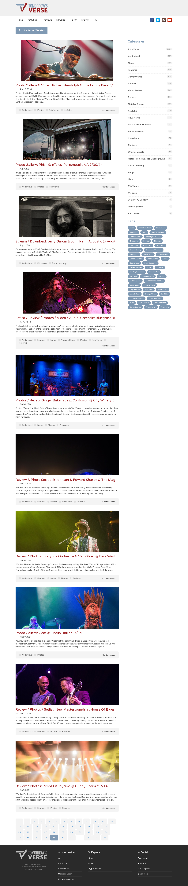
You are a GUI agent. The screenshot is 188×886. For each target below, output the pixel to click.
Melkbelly (133, 232)
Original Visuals (136, 152)
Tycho (165, 259)
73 (87, 837)
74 (96, 837)
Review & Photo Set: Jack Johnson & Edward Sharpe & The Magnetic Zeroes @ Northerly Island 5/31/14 (97, 480)
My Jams (132, 193)
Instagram (144, 869)
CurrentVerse (135, 76)
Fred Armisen (149, 285)
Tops (144, 232)
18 (63, 827)
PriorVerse (53, 110)
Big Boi (161, 276)
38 (45, 837)
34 (106, 832)
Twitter (143, 863)
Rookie (146, 241)
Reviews (48, 20)
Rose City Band (145, 228)
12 (112, 821)
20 (80, 827)
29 (63, 832)
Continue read (108, 110)
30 (71, 832)
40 (63, 837)
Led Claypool (163, 254)
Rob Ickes (149, 289)
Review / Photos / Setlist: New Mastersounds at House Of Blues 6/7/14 (71, 710)
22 (97, 827)
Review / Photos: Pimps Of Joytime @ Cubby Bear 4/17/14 (62, 786)
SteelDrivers (162, 289)
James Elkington (158, 232)
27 (45, 832)
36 (28, 837)
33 (97, 832)
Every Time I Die (155, 298)
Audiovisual (26, 110)
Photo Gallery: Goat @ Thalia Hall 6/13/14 (49, 633)
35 (19, 837)
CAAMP (160, 267)
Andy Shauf (160, 228)
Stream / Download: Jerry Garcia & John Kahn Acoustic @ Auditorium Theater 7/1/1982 (85, 241)
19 (71, 827)
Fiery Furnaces (148, 276)
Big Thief (133, 276)
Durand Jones (135, 307)
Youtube (143, 874)
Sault (132, 228)
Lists (130, 179)
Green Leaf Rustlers (153, 250)
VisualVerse (134, 117)
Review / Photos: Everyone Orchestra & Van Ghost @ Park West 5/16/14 (72, 556)
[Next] (104, 837)
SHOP (74, 20)
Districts (157, 241)
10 (94, 821)
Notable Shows (67, 340)
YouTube (67, 110)
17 (54, 827)
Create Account (66, 879)
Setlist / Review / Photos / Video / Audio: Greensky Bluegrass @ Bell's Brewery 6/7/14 (82, 318)
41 (71, 837)
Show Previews (136, 131)
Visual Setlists (135, 90)
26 (37, 832)
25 (28, 832)
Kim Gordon (154, 272)
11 (103, 821)
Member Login (65, 874)
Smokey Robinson (137, 272)
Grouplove (134, 241)
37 (37, 837)
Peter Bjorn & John (153, 237)
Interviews (133, 138)
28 (54, 832)
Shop (131, 172)
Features (32, 20)
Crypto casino (95, 869)
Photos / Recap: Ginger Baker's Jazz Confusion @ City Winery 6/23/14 (71, 400)
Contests (132, 145)
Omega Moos (150, 294)
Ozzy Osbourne (150, 263)
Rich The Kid (144, 303)
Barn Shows (134, 213)
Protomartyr (151, 307)
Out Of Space (135, 281)
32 (89, 832)
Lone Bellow (135, 294)
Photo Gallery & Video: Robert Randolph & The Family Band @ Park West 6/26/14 (80, 85)
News (53, 340)
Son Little (164, 294)
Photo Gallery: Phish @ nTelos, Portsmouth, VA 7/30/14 (59, 165)
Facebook (144, 858)
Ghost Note (148, 254)
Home (20, 20)
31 (80, 832)
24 (19, 832)
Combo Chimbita (136, 298)
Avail (132, 303)
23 (106, 827)
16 (45, 827)
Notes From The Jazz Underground (146, 158)
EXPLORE (60, 20)
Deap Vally (134, 245)
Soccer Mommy (136, 259)
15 (37, 827)
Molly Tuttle (134, 285)
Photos (40, 110)
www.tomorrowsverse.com (34, 867)
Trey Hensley (135, 289)
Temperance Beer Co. (154, 281)
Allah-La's (165, 307)
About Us (62, 863)
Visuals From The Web (139, 124)
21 (89, 827)
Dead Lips (147, 245)
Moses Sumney (136, 267)
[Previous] (19, 821)
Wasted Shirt (153, 259)
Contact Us (63, 869)
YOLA (149, 267)
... (79, 837)
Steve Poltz (134, 254)
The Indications (160, 303)
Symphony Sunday (138, 199)
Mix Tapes (133, 186)
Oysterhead (134, 263)
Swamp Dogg (135, 250)
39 (54, 837)
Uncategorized (135, 206)
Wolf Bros (160, 245)
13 (19, 827)
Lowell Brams (135, 237)
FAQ (60, 858)
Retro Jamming (58, 263)
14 (28, 827)
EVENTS (85, 20)
